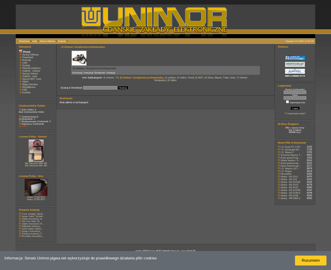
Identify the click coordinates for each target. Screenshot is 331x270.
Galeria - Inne (29, 76)
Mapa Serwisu (30, 84)
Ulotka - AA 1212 (289, 176)
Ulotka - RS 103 (289, 179)
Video (25, 81)
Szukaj (26, 65)
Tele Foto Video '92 (31, 221)
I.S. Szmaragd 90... (291, 149)
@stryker (23, 126)
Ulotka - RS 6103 (289, 187)
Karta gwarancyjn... (291, 157)
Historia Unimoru (31, 68)
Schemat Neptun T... (291, 155)
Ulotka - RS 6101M (290, 182)
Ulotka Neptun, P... (290, 160)
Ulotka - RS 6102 (289, 184)
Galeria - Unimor (31, 70)
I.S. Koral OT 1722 (290, 147)
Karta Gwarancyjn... (291, 166)
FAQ (24, 89)
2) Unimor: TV (110, 77)
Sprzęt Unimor (30, 73)
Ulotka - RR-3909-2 (290, 198)
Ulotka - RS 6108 (289, 195)
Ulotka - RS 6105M (290, 190)
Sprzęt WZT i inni (31, 79)
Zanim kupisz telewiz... (32, 229)
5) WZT (199, 77)
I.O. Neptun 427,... (290, 168)
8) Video (172, 80)
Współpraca (28, 87)
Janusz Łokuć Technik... (33, 216)
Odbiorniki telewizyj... (32, 226)
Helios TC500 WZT (36, 197)
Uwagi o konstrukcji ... (32, 231)
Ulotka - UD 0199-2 (290, 193)
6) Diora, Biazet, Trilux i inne (220, 77)
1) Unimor (170, 77)
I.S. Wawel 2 (287, 152)
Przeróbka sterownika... (33, 236)
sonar (184, 251)
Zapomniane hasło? (296, 113)
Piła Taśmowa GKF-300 (36, 163)
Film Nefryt (286, 174)
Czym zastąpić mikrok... (33, 214)
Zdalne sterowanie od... (33, 219)
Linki (34, 41)
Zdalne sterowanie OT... (33, 224)
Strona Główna (47, 41)
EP (194, 251)
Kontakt (26, 92)
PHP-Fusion (149, 251)
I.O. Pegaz (286, 171)
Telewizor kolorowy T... (32, 234)
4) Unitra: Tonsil (185, 77)
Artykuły (62, 41)
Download (24, 41)
